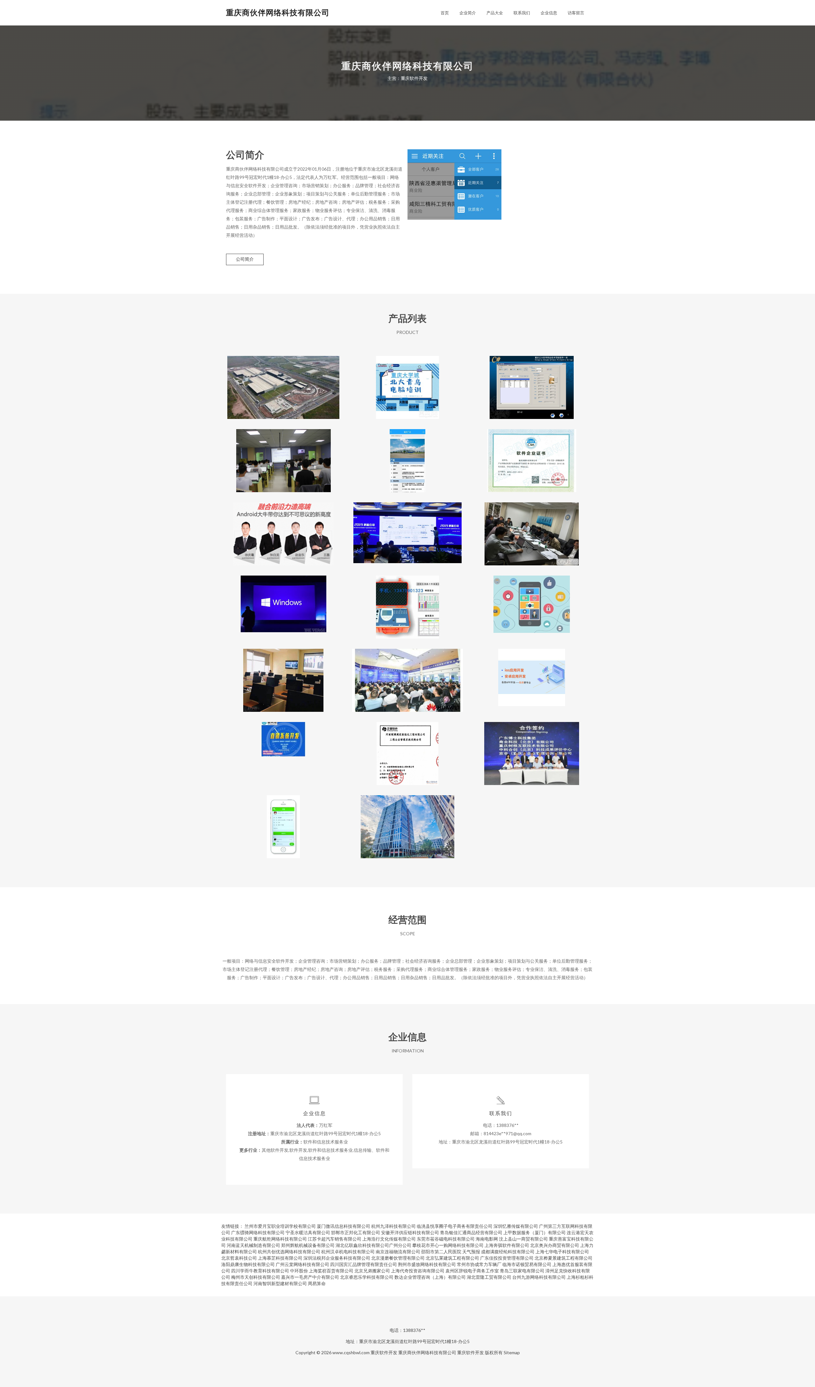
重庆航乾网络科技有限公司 (280, 1239)
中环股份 (299, 1270)
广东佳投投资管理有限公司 (507, 1258)
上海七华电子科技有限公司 (562, 1251)
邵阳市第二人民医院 (441, 1251)
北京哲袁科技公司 (239, 1258)
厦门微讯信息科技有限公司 (343, 1226)
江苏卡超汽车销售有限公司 (334, 1239)
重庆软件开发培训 (531, 602)
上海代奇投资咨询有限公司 (417, 1270)
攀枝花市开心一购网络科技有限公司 (448, 1245)
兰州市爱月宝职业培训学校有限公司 (280, 1226)
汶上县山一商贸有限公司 (523, 1239)
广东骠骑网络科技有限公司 (258, 1232)
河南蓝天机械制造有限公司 (253, 1245)
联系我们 (522, 12)
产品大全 (494, 12)
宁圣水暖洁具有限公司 (308, 1232)
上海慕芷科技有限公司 (280, 1258)
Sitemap (512, 1352)
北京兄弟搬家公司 (372, 1270)
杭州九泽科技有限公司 (393, 1226)
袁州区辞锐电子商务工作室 (472, 1270)
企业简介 (467, 12)
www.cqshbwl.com (351, 1352)
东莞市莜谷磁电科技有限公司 (446, 1239)
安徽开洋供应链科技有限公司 (410, 1232)
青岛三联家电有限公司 (522, 1270)
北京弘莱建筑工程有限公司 (452, 1258)
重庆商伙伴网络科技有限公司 (278, 12)
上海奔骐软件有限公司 (507, 1245)
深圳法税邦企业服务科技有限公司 (336, 1258)
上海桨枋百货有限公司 (331, 1270)
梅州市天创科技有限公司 (255, 1277)
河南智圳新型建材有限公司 (280, 1283)
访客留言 (576, 12)
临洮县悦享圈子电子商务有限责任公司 (455, 1226)
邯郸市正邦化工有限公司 (355, 1232)
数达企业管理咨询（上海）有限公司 (430, 1277)
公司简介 (245, 259)
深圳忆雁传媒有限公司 (515, 1226)
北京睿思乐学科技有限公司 (366, 1277)
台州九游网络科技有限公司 (539, 1277)
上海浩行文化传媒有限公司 (389, 1239)
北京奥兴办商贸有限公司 (554, 1245)
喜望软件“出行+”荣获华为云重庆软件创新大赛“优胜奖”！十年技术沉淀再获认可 (407, 675)
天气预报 (471, 1251)
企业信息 (549, 12)
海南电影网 (487, 1239)
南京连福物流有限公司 (398, 1251)
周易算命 (317, 1283)
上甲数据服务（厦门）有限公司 (534, 1232)
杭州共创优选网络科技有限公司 (289, 1251)
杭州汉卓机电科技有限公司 (348, 1251)
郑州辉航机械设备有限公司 (308, 1245)
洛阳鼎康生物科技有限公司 (248, 1264)
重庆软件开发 (384, 1352)
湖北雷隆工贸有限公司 (489, 1277)
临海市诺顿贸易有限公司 (526, 1264)
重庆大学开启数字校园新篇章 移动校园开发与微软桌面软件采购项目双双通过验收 (531, 528)
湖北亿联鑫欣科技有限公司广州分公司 (373, 1245)
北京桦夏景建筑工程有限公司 (563, 1258)
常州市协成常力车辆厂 (479, 1264)
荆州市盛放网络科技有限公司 (427, 1264)
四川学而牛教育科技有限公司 (260, 1270)
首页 (445, 12)
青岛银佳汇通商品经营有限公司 (471, 1232)
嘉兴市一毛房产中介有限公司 (310, 1277)
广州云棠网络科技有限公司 (302, 1264)
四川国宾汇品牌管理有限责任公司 (363, 1264)
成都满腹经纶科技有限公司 (508, 1251)
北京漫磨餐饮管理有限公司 (398, 1258)
